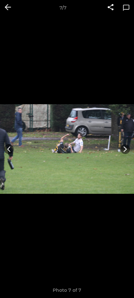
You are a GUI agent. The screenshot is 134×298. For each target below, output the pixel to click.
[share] (110, 7)
